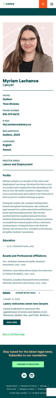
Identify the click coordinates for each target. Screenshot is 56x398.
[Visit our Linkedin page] (24, 375)
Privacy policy (43, 389)
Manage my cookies (27, 389)
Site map (43, 386)
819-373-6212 (11, 114)
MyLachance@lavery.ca (17, 124)
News (6, 293)
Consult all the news (25, 293)
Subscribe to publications (28, 364)
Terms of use (11, 389)
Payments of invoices (29, 386)
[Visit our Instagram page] (32, 375)
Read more (12, 322)
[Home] (8, 4)
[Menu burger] (51, 4)
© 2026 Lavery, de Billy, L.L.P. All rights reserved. (28, 393)
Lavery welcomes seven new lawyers (25, 304)
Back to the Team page (14, 334)
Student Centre (11, 386)
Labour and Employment (18, 164)
